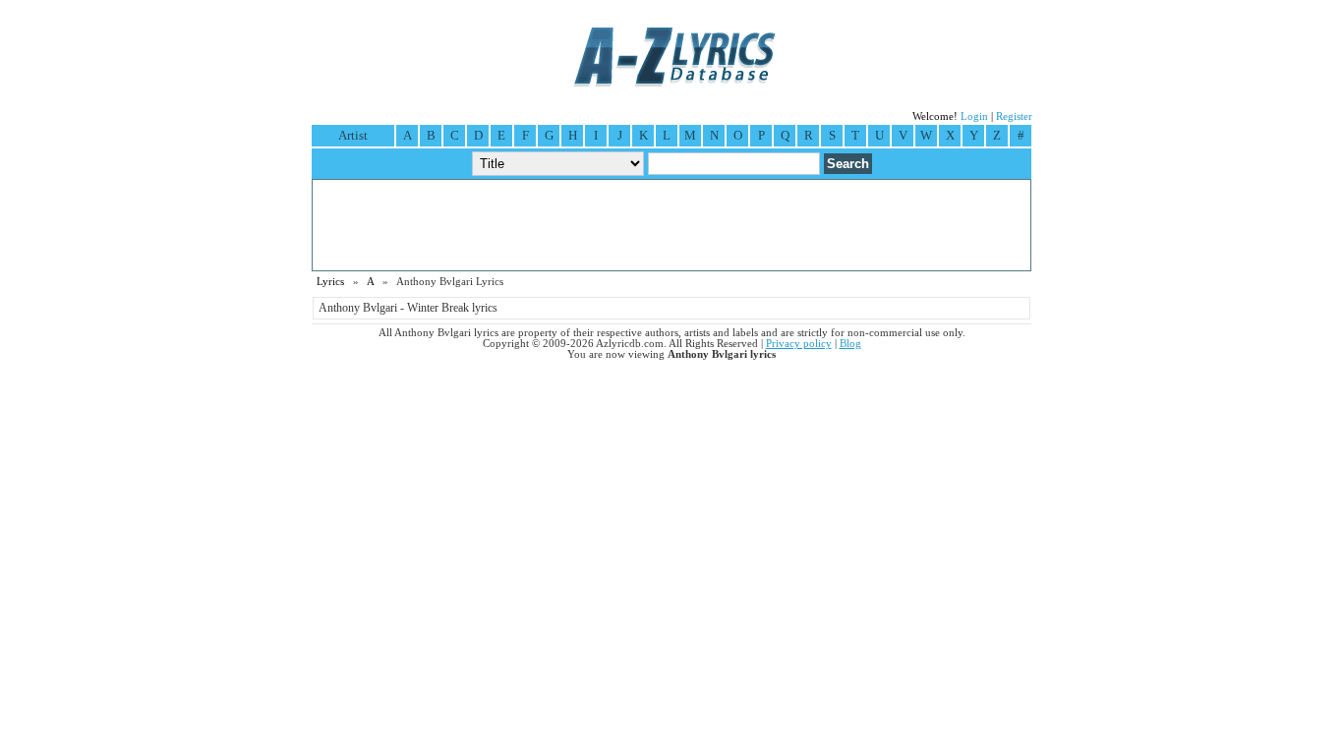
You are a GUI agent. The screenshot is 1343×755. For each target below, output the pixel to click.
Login (974, 116)
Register (1014, 116)
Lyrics (330, 281)
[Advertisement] (671, 225)
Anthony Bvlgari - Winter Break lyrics (408, 308)
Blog (850, 343)
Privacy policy (799, 343)
